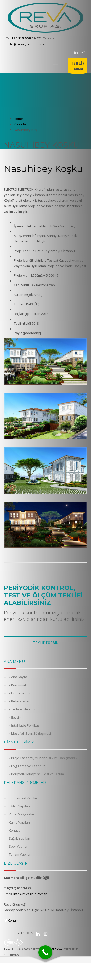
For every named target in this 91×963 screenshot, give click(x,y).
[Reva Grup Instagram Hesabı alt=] (45, 934)
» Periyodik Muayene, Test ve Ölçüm (36, 774)
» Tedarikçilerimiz (22, 709)
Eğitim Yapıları (19, 806)
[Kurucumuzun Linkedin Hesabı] (76, 52)
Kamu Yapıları (19, 822)
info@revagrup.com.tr (30, 893)
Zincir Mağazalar (21, 814)
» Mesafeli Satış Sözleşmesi (30, 733)
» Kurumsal (17, 685)
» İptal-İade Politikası (24, 725)
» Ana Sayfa (18, 677)
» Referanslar (19, 701)
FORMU (78, 65)
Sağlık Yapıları (19, 838)
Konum (13, 920)
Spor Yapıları (18, 846)
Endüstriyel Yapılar (23, 798)
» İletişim (15, 717)
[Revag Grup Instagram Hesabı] (83, 52)
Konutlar (15, 830)
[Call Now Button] (45, 952)
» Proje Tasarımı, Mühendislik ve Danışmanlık (43, 758)
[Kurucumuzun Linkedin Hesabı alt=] (38, 934)
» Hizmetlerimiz (20, 693)
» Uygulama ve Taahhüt (27, 766)
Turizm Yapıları (20, 854)
